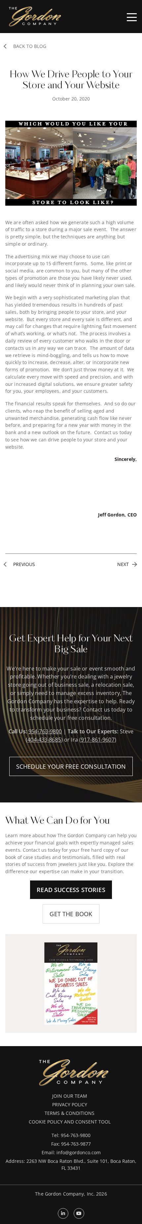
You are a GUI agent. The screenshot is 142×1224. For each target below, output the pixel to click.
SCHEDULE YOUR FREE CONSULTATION (71, 766)
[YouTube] (79, 1213)
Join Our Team (69, 1096)
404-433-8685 (44, 739)
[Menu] (132, 17)
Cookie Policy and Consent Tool (70, 1122)
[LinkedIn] (63, 1213)
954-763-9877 (76, 1144)
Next (123, 564)
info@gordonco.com (78, 1152)
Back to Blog (29, 46)
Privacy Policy (69, 1104)
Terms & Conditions (69, 1113)
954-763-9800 (45, 731)
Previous (24, 564)
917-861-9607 (98, 739)
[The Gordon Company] (35, 16)
